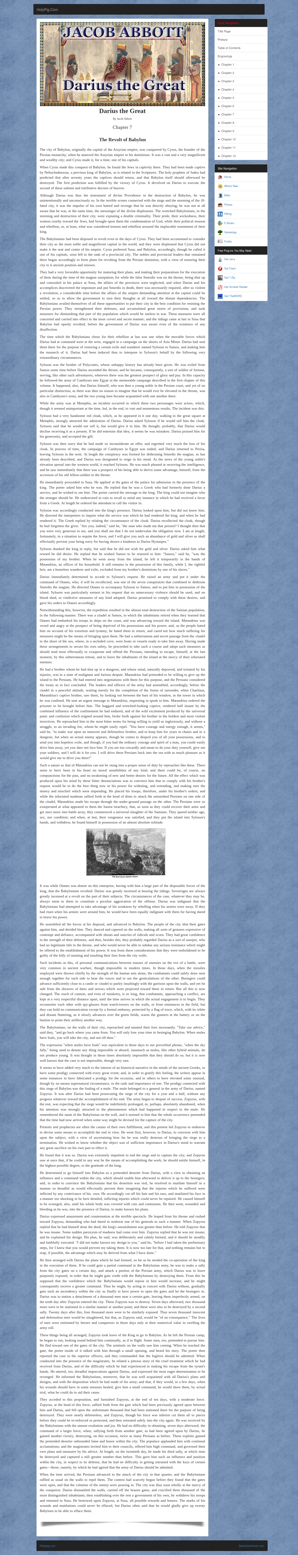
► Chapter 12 (227, 156)
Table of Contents (229, 48)
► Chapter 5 (226, 98)
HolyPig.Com (47, 9)
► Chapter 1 (226, 64)
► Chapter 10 (227, 139)
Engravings (225, 56)
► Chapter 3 (226, 81)
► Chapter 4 (226, 89)
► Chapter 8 (226, 123)
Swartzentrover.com (251, 1546)
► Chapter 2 (226, 73)
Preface (223, 39)
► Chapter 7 (226, 114)
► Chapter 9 (226, 131)
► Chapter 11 (227, 147)
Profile (228, 241)
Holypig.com (48, 1546)
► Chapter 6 (226, 106)
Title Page (224, 31)
